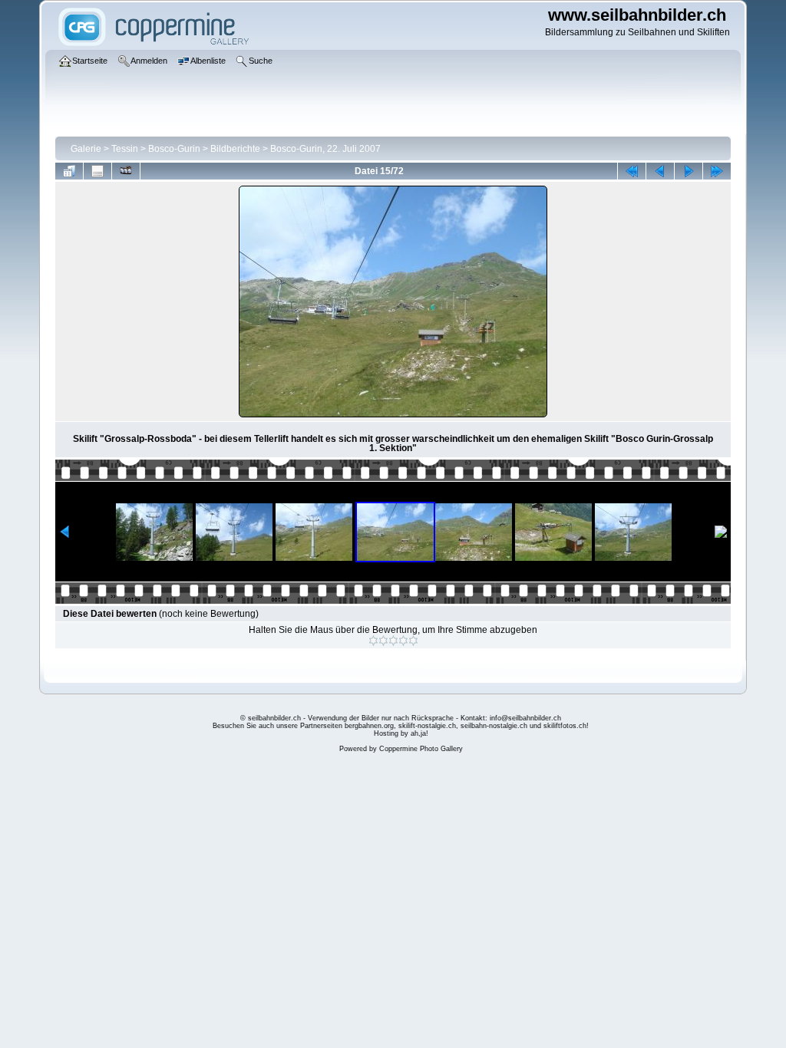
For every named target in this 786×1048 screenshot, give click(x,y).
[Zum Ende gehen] (717, 171)
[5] (413, 640)
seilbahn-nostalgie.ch (494, 726)
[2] (383, 640)
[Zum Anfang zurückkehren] (632, 171)
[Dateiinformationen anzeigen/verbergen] (97, 171)
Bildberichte (235, 148)
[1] (373, 640)
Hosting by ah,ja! (401, 733)
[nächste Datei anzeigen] (688, 171)
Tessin (124, 148)
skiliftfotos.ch (564, 726)
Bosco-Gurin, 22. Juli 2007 (325, 148)
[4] (403, 640)
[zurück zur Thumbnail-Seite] (69, 171)
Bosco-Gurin (174, 148)
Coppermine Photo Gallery (421, 749)
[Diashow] (126, 171)
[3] (393, 640)
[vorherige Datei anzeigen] (660, 171)
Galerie (86, 148)
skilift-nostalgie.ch (427, 726)
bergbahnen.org (369, 726)
